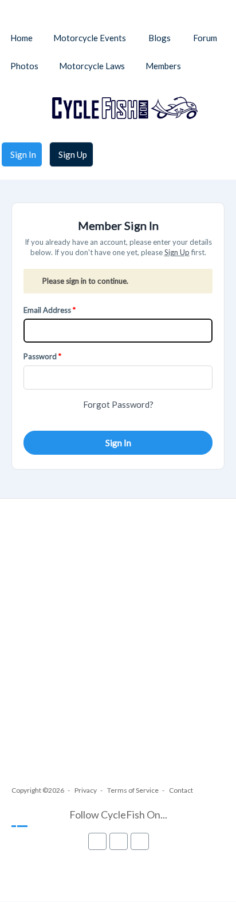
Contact (181, 790)
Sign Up (177, 252)
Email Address (47, 310)
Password (40, 356)
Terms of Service (133, 790)
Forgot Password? (118, 404)
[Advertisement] (118, 652)
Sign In (118, 443)
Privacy (85, 790)
